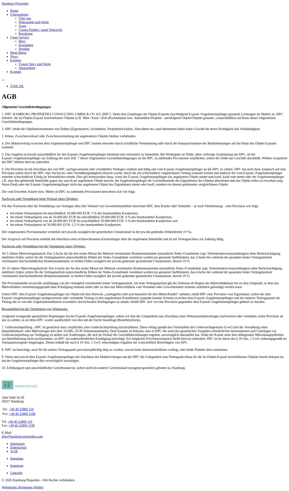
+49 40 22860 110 (21, 409)
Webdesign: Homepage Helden (22, 487)
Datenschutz (18, 447)
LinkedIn (16, 473)
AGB (14, 451)
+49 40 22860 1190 (22, 414)
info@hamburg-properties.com (22, 436)
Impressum (17, 443)
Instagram (16, 458)
